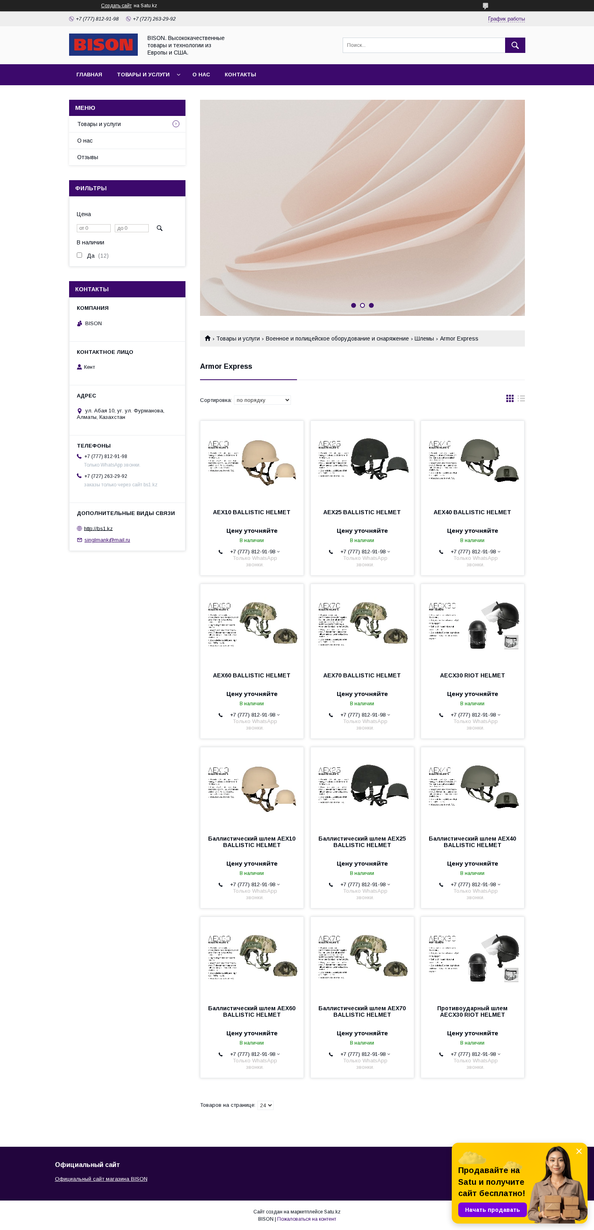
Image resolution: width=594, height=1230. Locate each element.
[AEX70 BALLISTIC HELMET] (362, 624)
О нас (201, 74)
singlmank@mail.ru (107, 540)
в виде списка (521, 400)
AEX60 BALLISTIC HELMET (252, 675)
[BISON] (103, 53)
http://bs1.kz (98, 528)
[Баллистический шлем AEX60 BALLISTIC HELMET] (251, 957)
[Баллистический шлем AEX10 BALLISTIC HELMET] (251, 787)
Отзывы (87, 157)
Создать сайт (116, 5)
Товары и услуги (143, 74)
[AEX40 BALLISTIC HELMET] (472, 461)
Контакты (240, 74)
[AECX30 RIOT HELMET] (472, 624)
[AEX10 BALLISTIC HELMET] (251, 461)
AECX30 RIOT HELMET (472, 675)
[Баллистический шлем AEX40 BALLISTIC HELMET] (472, 787)
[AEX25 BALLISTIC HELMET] (362, 461)
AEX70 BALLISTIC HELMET (362, 675)
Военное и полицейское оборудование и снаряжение (337, 338)
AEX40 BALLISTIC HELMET (472, 512)
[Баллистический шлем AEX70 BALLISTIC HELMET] (362, 957)
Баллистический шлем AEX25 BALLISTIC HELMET (362, 841)
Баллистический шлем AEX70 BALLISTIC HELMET (362, 1011)
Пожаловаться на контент (306, 1219)
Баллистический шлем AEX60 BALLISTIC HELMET (251, 1011)
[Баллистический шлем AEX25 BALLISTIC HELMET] (362, 787)
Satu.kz (332, 1212)
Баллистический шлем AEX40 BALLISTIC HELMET (472, 841)
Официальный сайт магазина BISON (101, 1179)
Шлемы (424, 338)
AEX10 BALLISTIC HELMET (252, 512)
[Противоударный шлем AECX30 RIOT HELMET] (472, 957)
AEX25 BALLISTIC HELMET (362, 512)
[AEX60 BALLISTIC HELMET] (251, 624)
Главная (89, 74)
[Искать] (515, 45)
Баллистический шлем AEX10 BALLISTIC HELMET (251, 841)
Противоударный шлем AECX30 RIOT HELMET (472, 1011)
